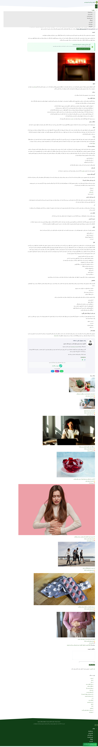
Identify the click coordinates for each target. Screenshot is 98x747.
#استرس (87, 645)
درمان (92, 682)
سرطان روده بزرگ (89, 688)
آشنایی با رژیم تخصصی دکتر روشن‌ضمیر (83, 48)
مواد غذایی (90, 24)
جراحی (72, 118)
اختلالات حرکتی (90, 686)
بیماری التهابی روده (89, 684)
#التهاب (81, 645)
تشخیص (91, 708)
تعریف (92, 678)
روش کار (56, 721)
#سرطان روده (74, 645)
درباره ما (59, 721)
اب (92, 698)
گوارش (91, 668)
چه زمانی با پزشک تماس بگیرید (87, 710)
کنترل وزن (90, 22)
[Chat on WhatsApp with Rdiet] (82, 360)
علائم (92, 704)
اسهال (94, 143)
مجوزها (39, 721)
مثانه (35, 86)
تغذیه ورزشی (90, 14)
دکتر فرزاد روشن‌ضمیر (75, 346)
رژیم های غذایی (89, 16)
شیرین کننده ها (89, 18)
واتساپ (61, 371)
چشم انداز (91, 712)
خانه (94, 668)
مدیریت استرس (90, 702)
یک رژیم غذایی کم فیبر (89, 696)
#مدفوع (68, 645)
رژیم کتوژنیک (90, 12)
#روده (78, 645)
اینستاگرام (57, 371)
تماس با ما (52, 721)
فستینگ (91, 20)
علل (92, 706)
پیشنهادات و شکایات (43, 721)
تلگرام (53, 371)
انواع (92, 680)
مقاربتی (83, 170)
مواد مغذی (90, 26)
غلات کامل (91, 192)
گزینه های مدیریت (89, 692)
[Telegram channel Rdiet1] (85, 360)
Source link (56, 335)
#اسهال (84, 645)
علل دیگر (91, 690)
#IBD (90, 645)
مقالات (93, 10)
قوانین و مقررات (48, 721)
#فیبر (71, 645)
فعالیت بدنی (91, 700)
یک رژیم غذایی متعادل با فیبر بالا (87, 694)
